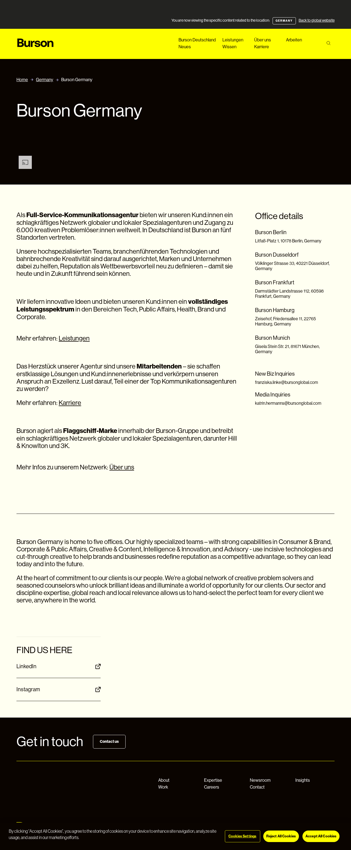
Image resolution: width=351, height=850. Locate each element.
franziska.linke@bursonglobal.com (286, 382)
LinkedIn (26, 666)
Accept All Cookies (320, 836)
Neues (185, 46)
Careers (211, 787)
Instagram (28, 689)
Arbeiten (294, 39)
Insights (302, 780)
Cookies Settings (242, 836)
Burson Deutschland (197, 39)
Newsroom (260, 780)
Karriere (261, 46)
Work (163, 787)
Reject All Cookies (281, 836)
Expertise (213, 780)
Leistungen (232, 39)
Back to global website (317, 20)
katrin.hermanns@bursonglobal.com (288, 403)
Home (22, 79)
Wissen (229, 46)
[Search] (328, 43)
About (163, 780)
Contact (257, 787)
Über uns (262, 39)
